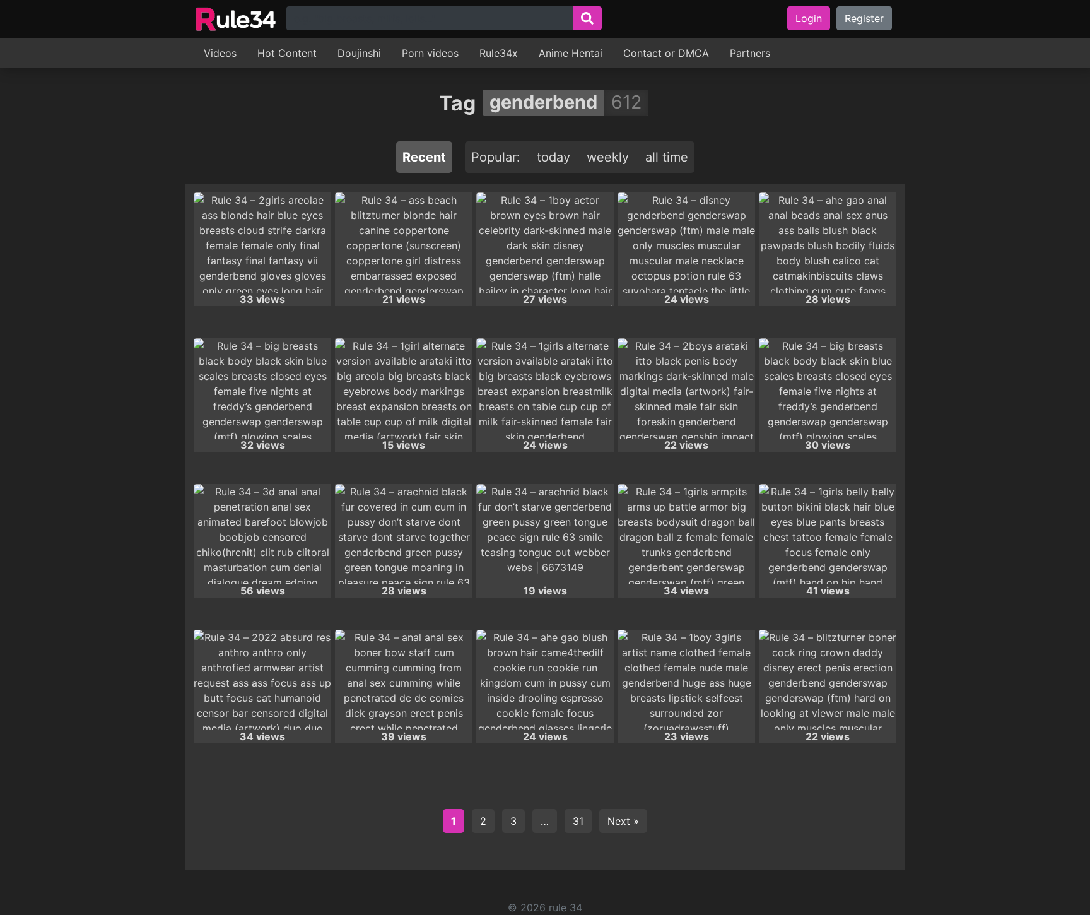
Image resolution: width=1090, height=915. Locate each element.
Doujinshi (359, 53)
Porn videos (430, 53)
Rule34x (498, 53)
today (553, 157)
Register (864, 18)
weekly (608, 157)
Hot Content (287, 53)
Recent (424, 157)
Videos (220, 53)
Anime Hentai (570, 53)
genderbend (543, 102)
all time (666, 157)
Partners (750, 53)
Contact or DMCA (666, 53)
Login (808, 18)
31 (578, 821)
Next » (623, 821)
